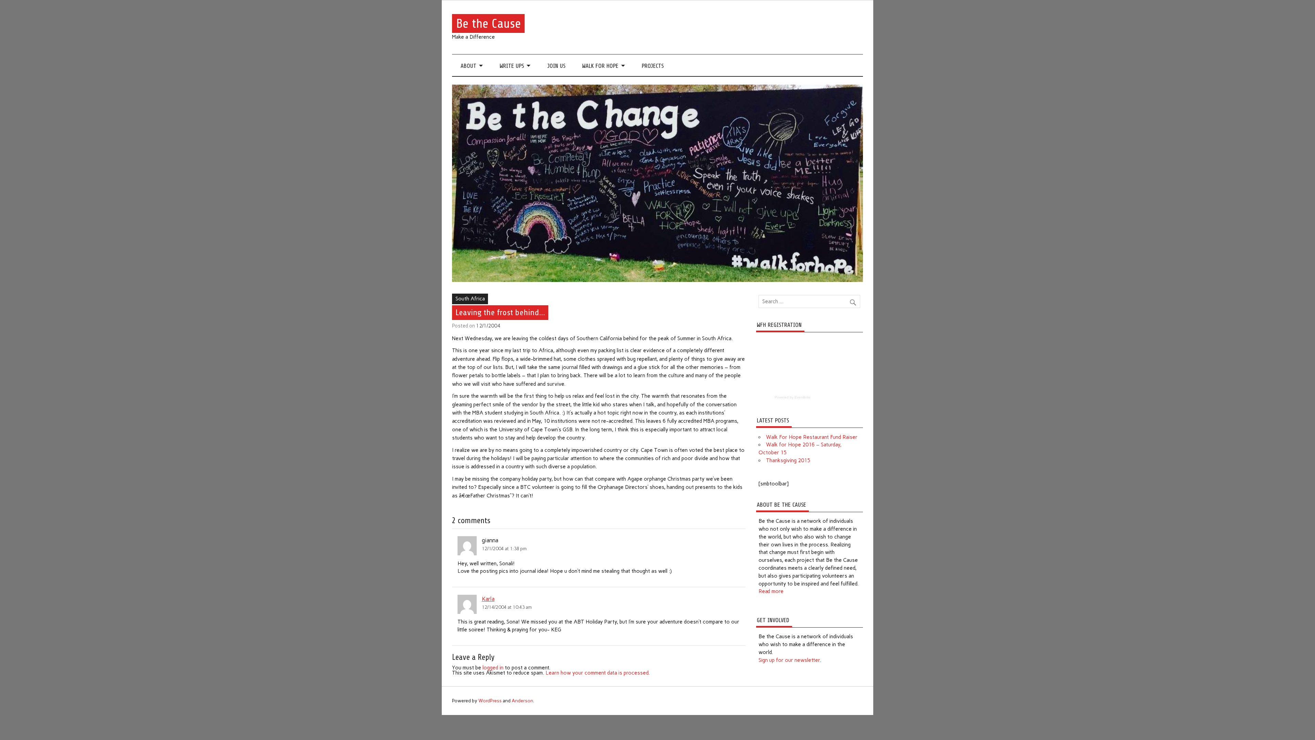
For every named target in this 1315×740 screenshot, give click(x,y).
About (468, 66)
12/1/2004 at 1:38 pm (504, 548)
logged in (493, 668)
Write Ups (512, 66)
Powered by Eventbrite (793, 397)
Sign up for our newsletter (789, 660)
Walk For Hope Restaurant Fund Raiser (811, 437)
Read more (771, 591)
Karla (488, 598)
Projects (653, 66)
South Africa (470, 299)
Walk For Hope (600, 66)
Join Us (556, 66)
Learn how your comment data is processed (597, 673)
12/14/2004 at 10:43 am (507, 607)
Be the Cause (488, 23)
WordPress (490, 700)
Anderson (522, 700)
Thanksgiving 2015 (788, 460)
